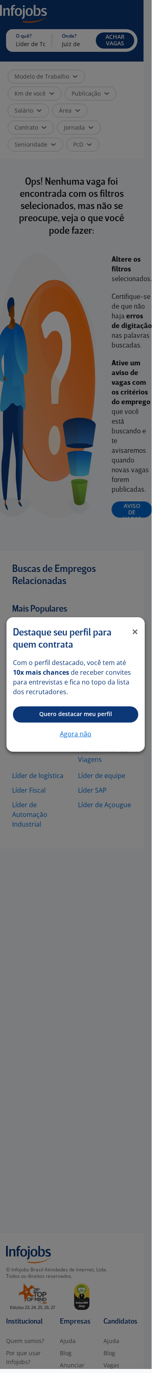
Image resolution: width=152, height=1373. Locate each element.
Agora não (75, 733)
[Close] (135, 632)
